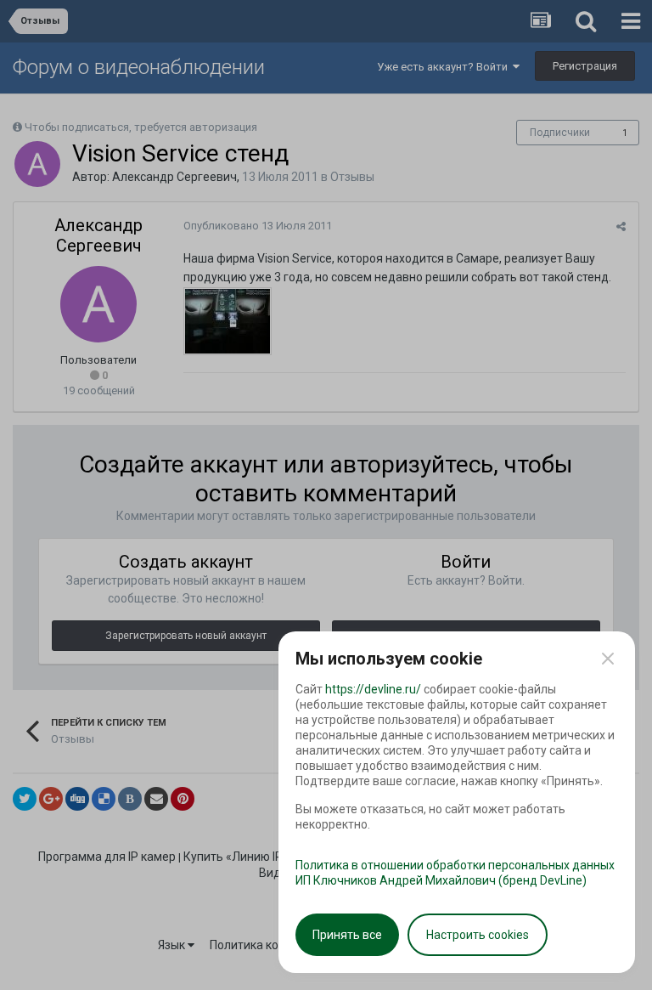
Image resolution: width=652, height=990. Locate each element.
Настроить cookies (477, 935)
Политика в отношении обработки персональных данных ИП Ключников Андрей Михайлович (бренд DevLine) (455, 872)
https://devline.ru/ (373, 689)
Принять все (347, 935)
